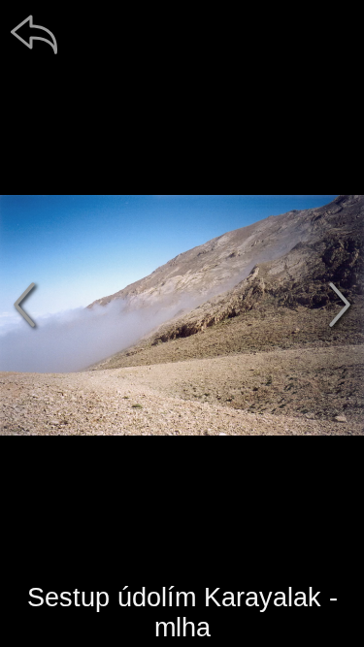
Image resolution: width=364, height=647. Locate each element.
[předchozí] (24, 304)
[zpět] (34, 34)
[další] (339, 304)
